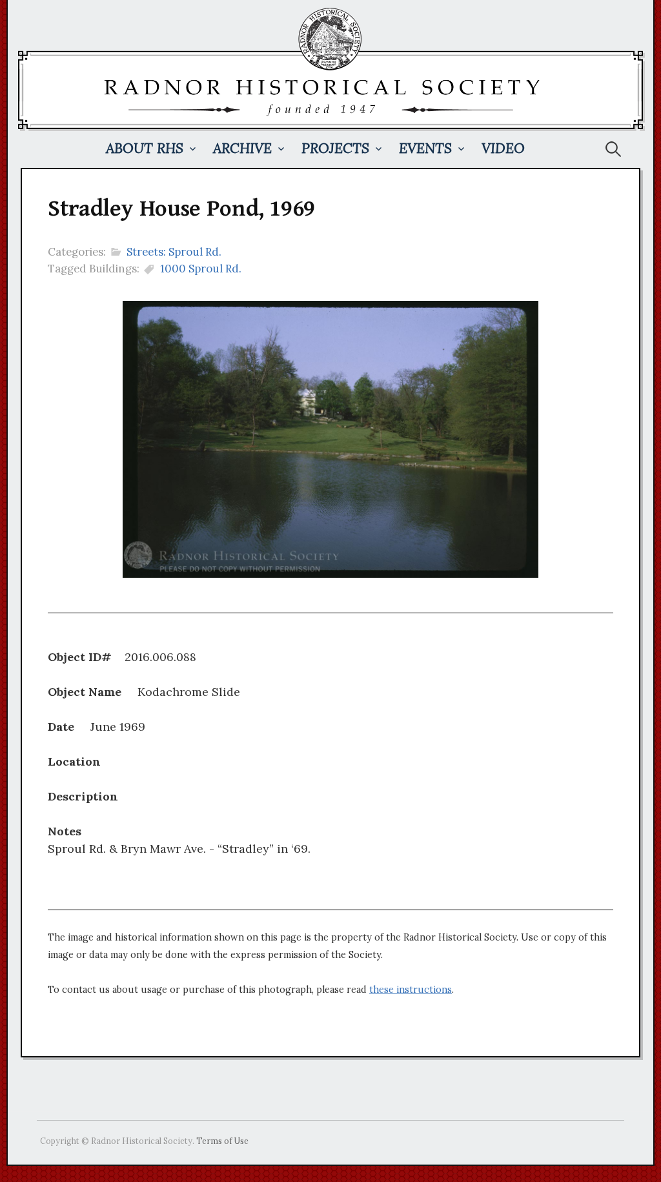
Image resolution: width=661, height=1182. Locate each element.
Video (503, 148)
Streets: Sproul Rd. (174, 252)
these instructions (410, 989)
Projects (335, 148)
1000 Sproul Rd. (200, 268)
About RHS (144, 148)
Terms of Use (222, 1141)
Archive (242, 148)
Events (425, 148)
